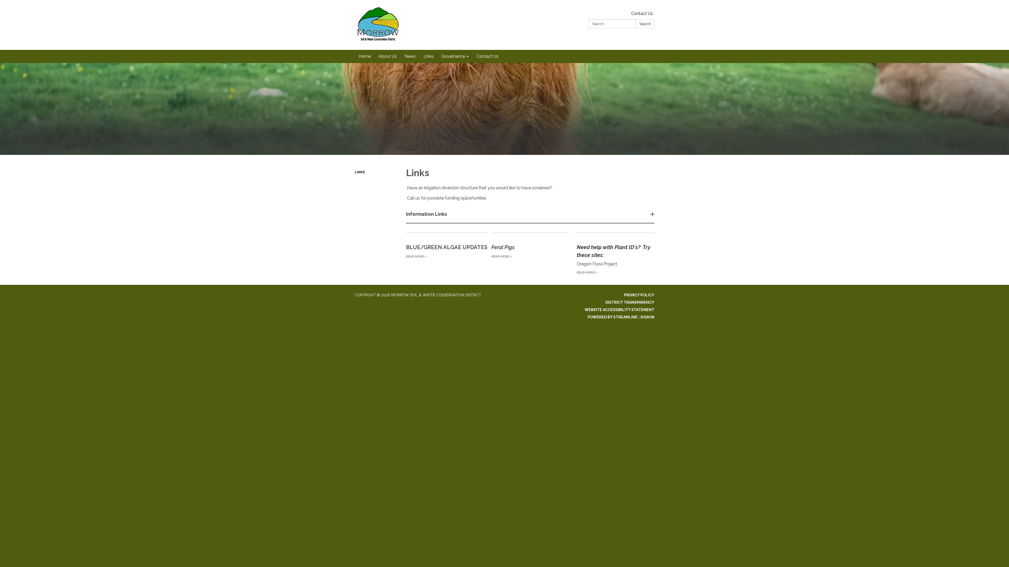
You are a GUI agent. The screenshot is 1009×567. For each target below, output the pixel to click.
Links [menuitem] (429, 56)
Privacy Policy (639, 295)
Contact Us (642, 13)
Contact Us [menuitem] (487, 56)
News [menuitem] (410, 56)
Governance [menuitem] (453, 56)
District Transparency (629, 302)
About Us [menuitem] (388, 56)
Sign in (647, 317)
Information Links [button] (426, 214)
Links (360, 172)
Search (645, 24)
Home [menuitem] (365, 56)
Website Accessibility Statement (619, 310)
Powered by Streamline (612, 317)
